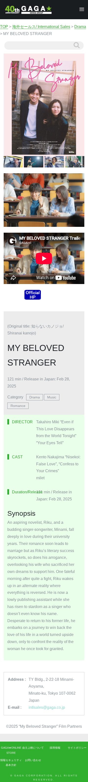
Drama (34, 397)
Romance (18, 406)
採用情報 (55, 747)
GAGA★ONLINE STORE (11, 750)
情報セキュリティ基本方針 (11, 762)
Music (51, 397)
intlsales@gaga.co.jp (47, 707)
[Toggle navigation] (80, 9)
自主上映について (33, 747)
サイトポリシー (77, 747)
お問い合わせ (33, 760)
